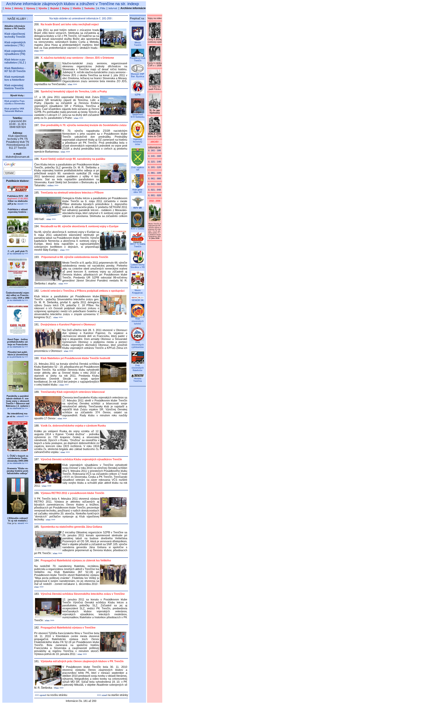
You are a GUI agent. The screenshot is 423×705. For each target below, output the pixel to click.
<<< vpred (40, 695)
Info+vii (113, 8)
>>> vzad (102, 695)
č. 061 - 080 (154, 178)
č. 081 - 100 (154, 173)
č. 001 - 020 (154, 195)
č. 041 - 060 (154, 184)
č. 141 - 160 (154, 156)
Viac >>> (58, 687)
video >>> (52, 185)
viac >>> (38, 50)
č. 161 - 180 (154, 150)
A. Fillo (101, 8)
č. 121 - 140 (154, 161)
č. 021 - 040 (154, 189)
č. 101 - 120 (154, 167)
